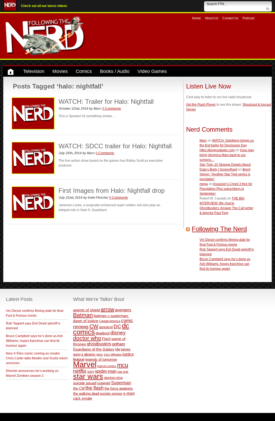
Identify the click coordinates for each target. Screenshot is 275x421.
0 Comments (111, 108)
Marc (203, 140)
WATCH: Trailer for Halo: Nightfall (106, 101)
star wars (88, 376)
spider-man (106, 371)
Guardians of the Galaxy (93, 349)
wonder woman (111, 393)
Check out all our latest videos (44, 6)
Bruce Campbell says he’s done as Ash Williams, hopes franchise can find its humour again (225, 264)
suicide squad (84, 383)
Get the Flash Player (201, 104)
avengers (123, 310)
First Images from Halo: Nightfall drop (112, 190)
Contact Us (230, 18)
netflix (79, 371)
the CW (79, 388)
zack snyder (82, 398)
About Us (211, 18)
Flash (106, 339)
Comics (84, 71)
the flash (94, 388)
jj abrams (88, 354)
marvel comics (106, 366)
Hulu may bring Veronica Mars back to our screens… (227, 155)
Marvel (84, 364)
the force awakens (118, 388)
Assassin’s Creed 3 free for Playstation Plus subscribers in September (226, 188)
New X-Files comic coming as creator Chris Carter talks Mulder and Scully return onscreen (37, 358)
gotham (118, 344)
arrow (107, 309)
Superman (121, 382)
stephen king (113, 377)
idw (117, 349)
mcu (122, 365)
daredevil (106, 327)
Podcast (248, 18)
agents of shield (86, 310)
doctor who (87, 338)
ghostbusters (99, 343)
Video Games (152, 71)
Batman (83, 315)
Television (33, 71)
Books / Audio (114, 71)
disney (118, 332)
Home (196, 18)
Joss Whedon (113, 354)
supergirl (103, 383)
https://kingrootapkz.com (217, 150)
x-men (129, 393)
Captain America (109, 321)
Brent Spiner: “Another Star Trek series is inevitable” (225, 174)
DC (117, 326)
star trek (122, 371)
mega (204, 184)
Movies (60, 71)
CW (93, 326)
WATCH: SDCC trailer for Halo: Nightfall (115, 146)
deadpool (103, 333)
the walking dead (86, 394)
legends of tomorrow (101, 359)
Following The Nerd (219, 228)
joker (99, 354)
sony (90, 371)
